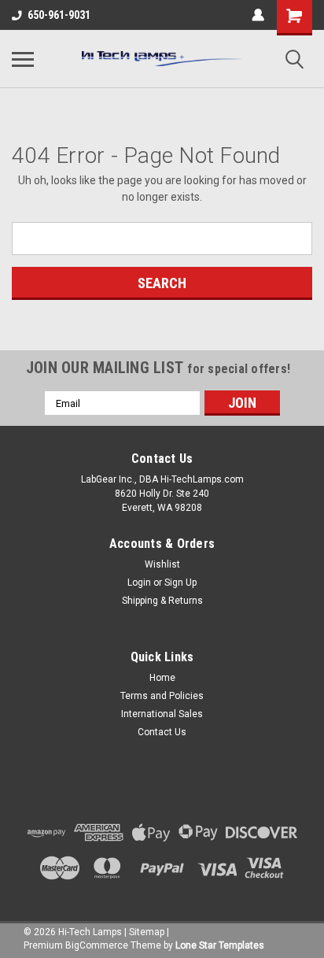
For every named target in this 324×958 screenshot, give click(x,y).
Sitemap (146, 932)
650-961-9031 (59, 15)
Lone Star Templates (219, 945)
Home (162, 677)
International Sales (162, 713)
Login (139, 582)
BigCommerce (96, 945)
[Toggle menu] (23, 59)
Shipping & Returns (162, 600)
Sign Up (180, 582)
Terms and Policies (162, 695)
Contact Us (162, 732)
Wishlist (162, 564)
